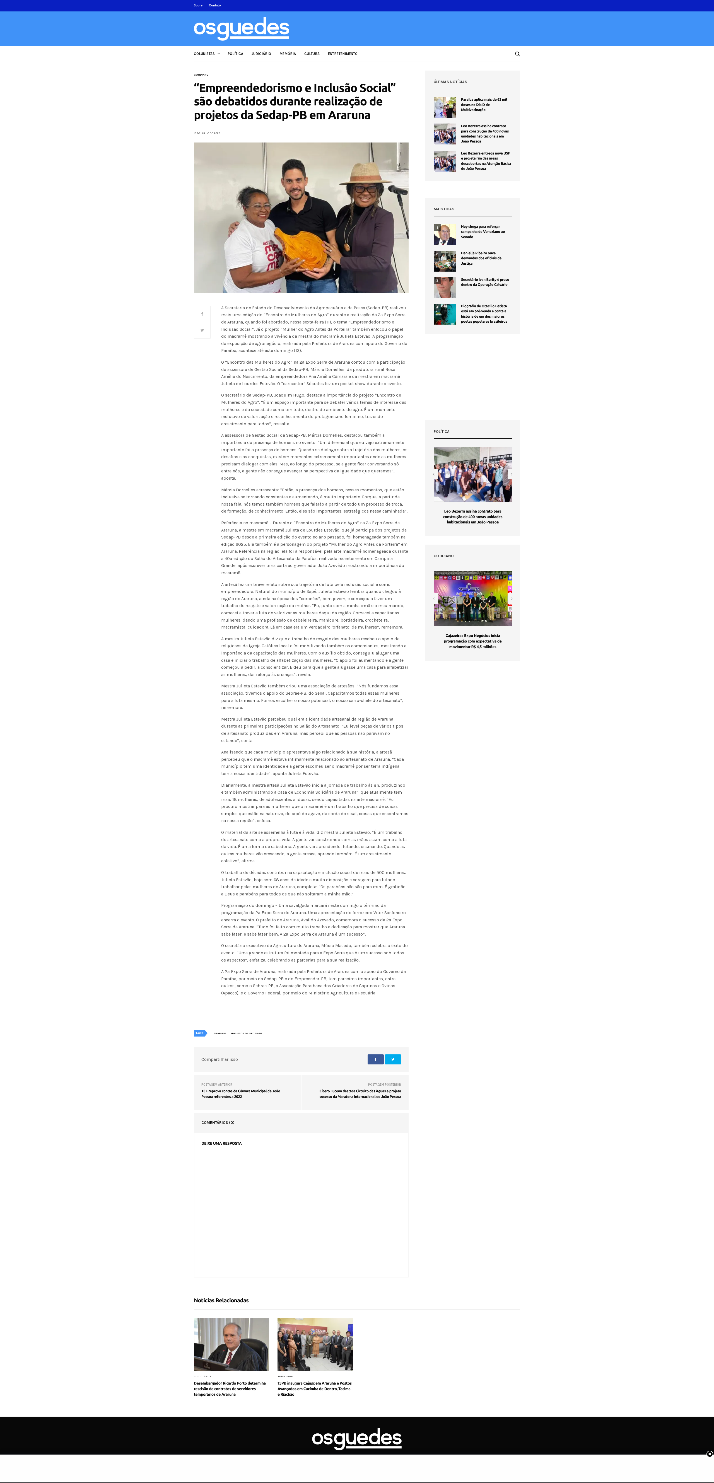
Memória (287, 54)
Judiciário (261, 54)
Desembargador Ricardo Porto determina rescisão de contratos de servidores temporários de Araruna (230, 1388)
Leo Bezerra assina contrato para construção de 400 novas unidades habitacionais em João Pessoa (473, 516)
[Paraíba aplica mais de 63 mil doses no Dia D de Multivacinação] (445, 107)
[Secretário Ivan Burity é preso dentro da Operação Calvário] (445, 287)
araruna (220, 1033)
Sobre (198, 5)
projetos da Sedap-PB (246, 1033)
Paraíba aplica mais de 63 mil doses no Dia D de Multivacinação (484, 105)
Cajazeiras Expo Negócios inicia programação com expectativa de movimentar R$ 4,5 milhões (472, 641)
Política (235, 54)
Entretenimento (343, 54)
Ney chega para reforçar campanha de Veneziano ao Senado (483, 232)
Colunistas (204, 54)
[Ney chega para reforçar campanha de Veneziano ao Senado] (445, 234)
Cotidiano (201, 74)
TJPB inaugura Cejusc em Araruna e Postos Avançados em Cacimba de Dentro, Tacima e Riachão (315, 1388)
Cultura (312, 54)
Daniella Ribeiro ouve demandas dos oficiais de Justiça (481, 258)
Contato (215, 5)
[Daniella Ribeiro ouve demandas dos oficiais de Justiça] (445, 261)
